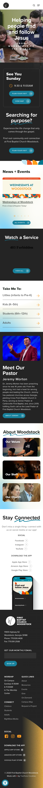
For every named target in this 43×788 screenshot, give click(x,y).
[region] (22, 195)
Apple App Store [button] (19, 562)
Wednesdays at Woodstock (18, 202)
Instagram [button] (19, 544)
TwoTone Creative (28, 776)
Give (23, 693)
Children (7, 706)
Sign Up (10, 664)
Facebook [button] (19, 540)
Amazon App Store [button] (19, 566)
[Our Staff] (21, 470)
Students (8, 710)
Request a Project (29, 706)
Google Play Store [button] (19, 570)
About (24, 680)
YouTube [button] (19, 548)
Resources (26, 685)
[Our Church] (21, 492)
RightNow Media (11, 719)
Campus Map (27, 702)
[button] (5, 783)
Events (24, 689)
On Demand (27, 697)
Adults (7, 714)
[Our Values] (21, 447)
